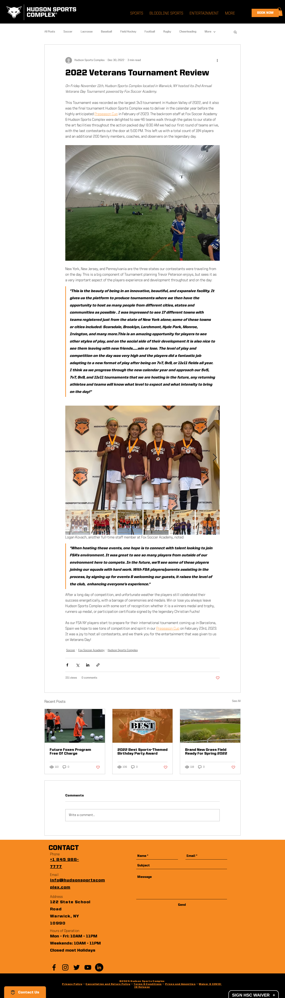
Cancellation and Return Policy (108, 984)
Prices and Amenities (180, 984)
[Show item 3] (129, 522)
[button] (279, 11)
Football (150, 31)
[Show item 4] (156, 522)
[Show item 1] (77, 522)
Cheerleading (187, 31)
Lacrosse (87, 31)
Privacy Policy (72, 984)
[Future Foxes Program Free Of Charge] (75, 726)
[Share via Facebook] (67, 665)
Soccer (67, 31)
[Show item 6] (208, 522)
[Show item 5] (182, 522)
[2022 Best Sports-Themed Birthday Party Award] (142, 726)
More (208, 31)
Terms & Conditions (147, 984)
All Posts (49, 31)
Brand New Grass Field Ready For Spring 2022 (206, 751)
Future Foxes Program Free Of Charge (70, 751)
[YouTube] (88, 967)
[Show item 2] (103, 522)
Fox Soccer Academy (91, 650)
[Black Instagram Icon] (65, 967)
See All (236, 701)
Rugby (167, 31)
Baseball (106, 31)
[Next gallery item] (214, 458)
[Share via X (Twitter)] (77, 665)
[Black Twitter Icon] (76, 967)
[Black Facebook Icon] (54, 967)
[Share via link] (98, 665)
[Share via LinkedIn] (88, 665)
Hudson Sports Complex (123, 650)
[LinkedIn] (99, 967)
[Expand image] (142, 458)
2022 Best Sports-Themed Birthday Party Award (142, 751)
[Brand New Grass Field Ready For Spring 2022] (210, 726)
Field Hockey (128, 31)
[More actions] (217, 60)
